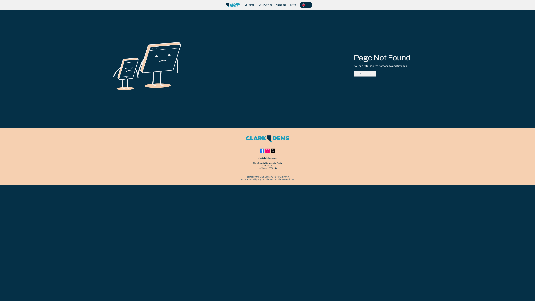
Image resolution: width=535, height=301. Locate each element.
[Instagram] (267, 151)
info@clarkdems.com (267, 158)
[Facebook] (262, 151)
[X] (273, 151)
